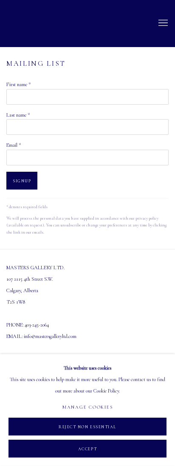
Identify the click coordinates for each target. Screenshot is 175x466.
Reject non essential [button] (87, 427)
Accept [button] (87, 449)
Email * (13, 145)
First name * (18, 84)
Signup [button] (22, 181)
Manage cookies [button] (87, 407)
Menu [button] (162, 23)
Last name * (18, 115)
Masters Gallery (36, 23)
